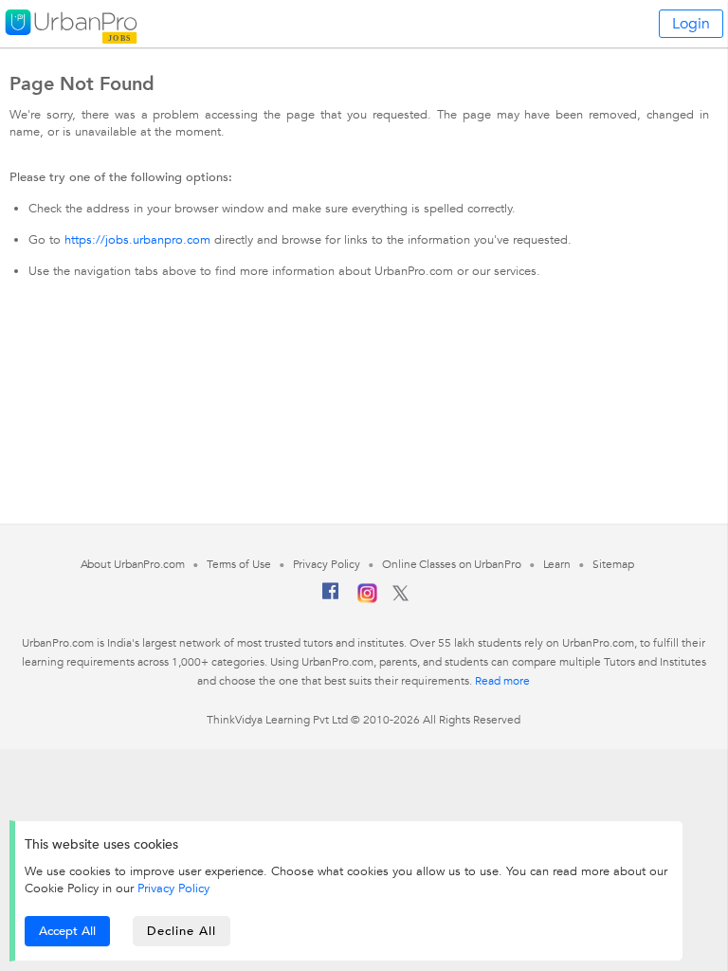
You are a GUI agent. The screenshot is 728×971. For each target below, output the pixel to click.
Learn (557, 564)
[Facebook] (330, 598)
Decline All (181, 931)
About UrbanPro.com (133, 564)
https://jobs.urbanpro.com (137, 239)
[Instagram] (367, 599)
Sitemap (612, 564)
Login (691, 23)
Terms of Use (239, 564)
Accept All (67, 931)
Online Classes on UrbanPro (451, 564)
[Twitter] (400, 597)
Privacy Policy (173, 888)
